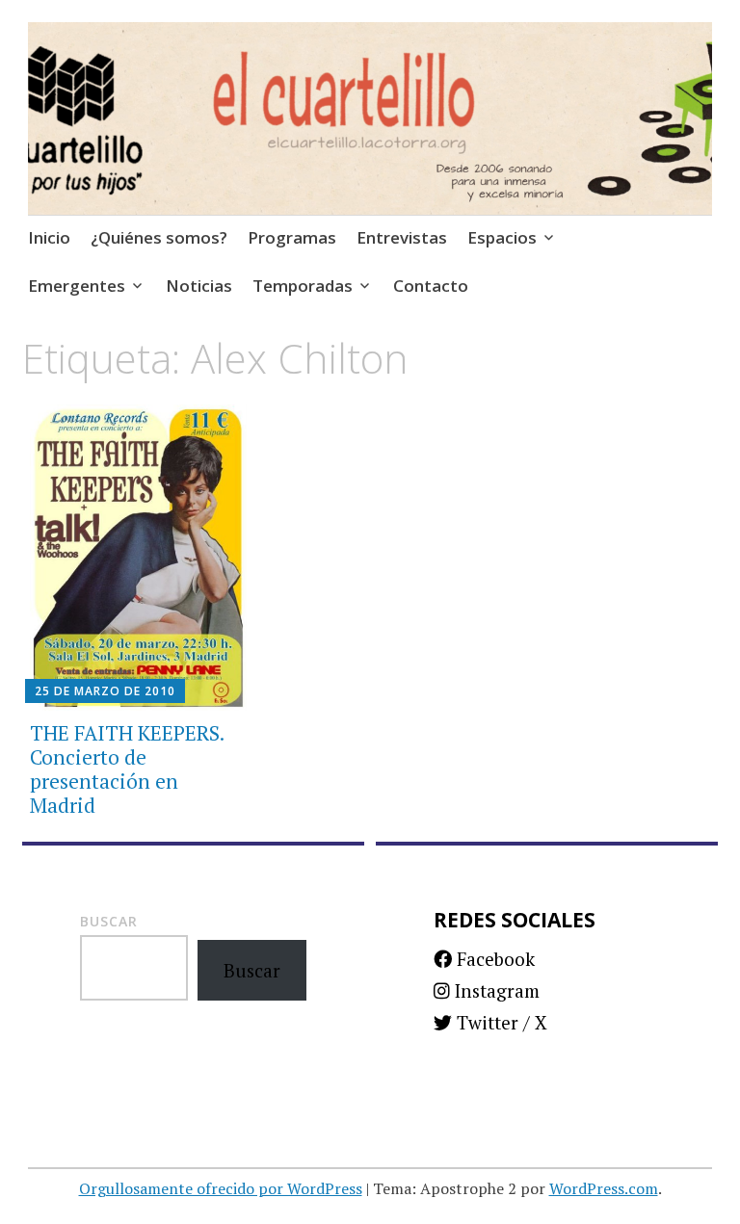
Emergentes (76, 285)
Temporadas (302, 285)
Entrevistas (402, 237)
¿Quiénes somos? (159, 237)
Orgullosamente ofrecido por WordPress (220, 1188)
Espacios (502, 237)
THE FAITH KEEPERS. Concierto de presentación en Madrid (127, 769)
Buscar (109, 921)
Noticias (199, 285)
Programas (292, 237)
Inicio (49, 237)
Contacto (430, 285)
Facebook (493, 959)
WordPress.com (603, 1188)
